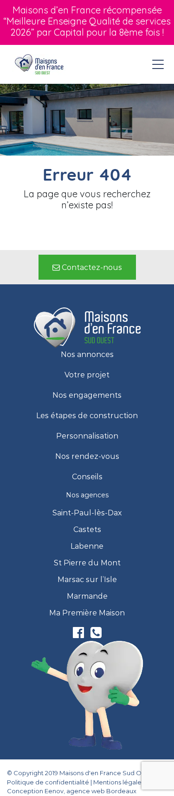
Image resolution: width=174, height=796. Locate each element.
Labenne (87, 546)
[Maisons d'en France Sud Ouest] (40, 64)
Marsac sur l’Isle (87, 579)
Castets (87, 529)
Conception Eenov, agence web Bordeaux (71, 791)
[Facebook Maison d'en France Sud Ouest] (79, 634)
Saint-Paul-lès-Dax (87, 513)
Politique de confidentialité (48, 782)
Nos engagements (87, 395)
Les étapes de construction (87, 416)
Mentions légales (118, 782)
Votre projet (87, 375)
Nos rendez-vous (87, 456)
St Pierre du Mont (87, 563)
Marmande (87, 596)
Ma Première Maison (87, 613)
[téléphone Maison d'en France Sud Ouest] (96, 634)
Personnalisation (87, 436)
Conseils (87, 477)
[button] (87, 267)
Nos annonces (87, 354)
